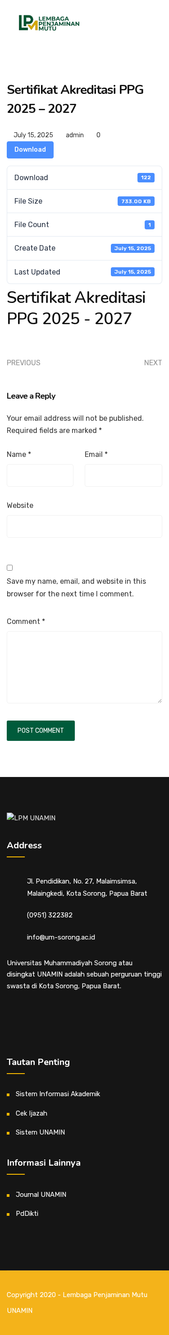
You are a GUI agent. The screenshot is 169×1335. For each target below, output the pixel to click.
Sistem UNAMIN (40, 1132)
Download (30, 150)
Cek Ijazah (31, 1113)
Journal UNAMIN (41, 1195)
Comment (26, 621)
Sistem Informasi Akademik (58, 1094)
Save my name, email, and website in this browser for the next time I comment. (76, 587)
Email (96, 454)
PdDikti (27, 1213)
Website (20, 505)
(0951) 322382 (50, 915)
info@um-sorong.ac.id (61, 937)
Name (19, 454)
